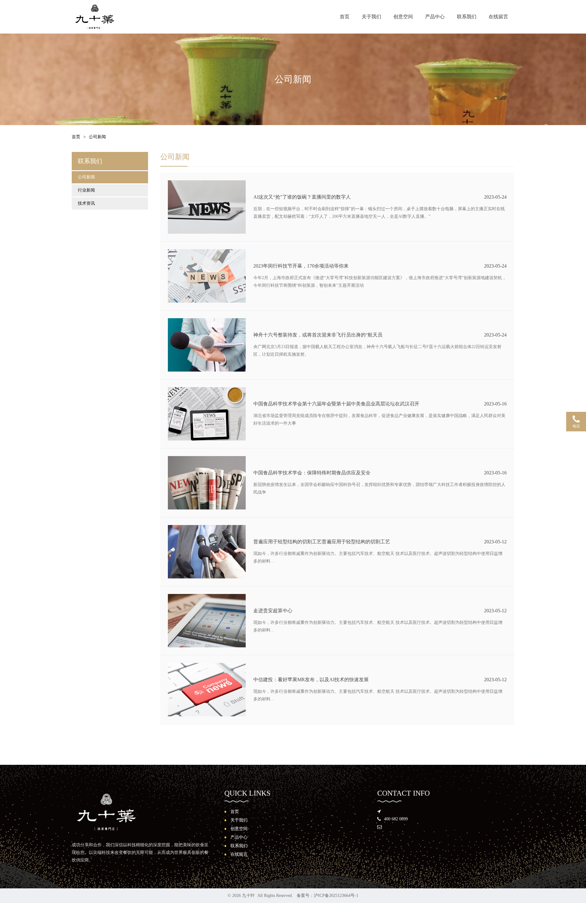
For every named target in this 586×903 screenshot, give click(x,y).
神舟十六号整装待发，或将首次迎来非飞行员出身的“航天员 (317, 334)
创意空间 (403, 16)
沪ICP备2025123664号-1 (336, 895)
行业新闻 (86, 190)
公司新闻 (86, 177)
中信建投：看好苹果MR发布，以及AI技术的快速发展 (311, 679)
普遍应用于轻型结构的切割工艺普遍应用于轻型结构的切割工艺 (321, 541)
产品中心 (435, 16)
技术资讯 (86, 203)
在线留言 (498, 16)
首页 (344, 16)
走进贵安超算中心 (272, 610)
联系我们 (466, 16)
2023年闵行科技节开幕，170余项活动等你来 (301, 265)
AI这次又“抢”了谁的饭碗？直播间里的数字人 (302, 197)
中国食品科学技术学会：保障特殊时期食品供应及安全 (312, 472)
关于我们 (371, 16)
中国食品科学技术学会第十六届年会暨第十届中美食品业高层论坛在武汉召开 (336, 403)
